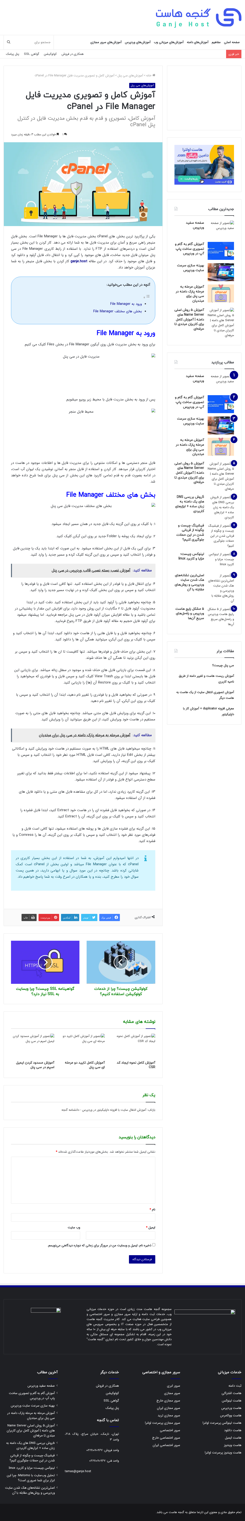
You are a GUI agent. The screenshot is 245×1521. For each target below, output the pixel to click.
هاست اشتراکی (231, 1393)
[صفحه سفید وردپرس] (221, 230)
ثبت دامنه (234, 1385)
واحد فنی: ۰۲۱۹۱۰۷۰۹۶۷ (104, 1460)
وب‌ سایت (74, 1227)
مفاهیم (216, 42)
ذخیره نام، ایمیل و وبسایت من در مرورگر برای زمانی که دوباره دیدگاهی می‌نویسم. (99, 1245)
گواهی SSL (31, 54)
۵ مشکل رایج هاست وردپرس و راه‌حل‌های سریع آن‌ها (189, 614)
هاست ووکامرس (230, 1415)
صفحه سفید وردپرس (195, 225)
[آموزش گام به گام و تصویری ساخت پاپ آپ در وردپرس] (221, 251)
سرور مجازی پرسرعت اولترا (162, 1422)
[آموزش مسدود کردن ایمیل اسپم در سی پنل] (32, 1046)
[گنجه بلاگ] (198, 17)
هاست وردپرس (231, 1408)
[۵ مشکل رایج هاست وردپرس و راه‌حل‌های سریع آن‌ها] (221, 617)
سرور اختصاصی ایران (166, 1445)
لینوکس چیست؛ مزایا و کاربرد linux (191, 556)
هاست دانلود (232, 1430)
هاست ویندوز (232, 1445)
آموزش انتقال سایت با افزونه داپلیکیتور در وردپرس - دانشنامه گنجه (103, 1109)
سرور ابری (173, 1385)
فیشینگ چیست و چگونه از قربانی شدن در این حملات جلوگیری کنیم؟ (190, 532)
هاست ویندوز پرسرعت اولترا (223, 1452)
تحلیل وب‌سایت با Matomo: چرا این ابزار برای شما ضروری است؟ (31, 1478)
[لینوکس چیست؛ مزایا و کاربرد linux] (221, 561)
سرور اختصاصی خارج (166, 1437)
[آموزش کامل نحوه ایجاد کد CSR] (133, 1046)
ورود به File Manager (126, 304)
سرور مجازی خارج (168, 1400)
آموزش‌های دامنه (197, 42)
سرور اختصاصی (170, 1430)
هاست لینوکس (231, 1400)
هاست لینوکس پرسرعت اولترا (222, 1422)
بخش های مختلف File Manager (117, 311)
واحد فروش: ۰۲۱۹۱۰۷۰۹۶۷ (102, 1450)
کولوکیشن (50, 54)
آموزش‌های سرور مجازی (106, 42)
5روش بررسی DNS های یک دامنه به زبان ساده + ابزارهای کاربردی (189, 504)
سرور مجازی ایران (168, 1408)
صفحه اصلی (232, 42)
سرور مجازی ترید (169, 1415)
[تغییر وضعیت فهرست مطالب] (146, 298)
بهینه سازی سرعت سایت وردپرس (190, 268)
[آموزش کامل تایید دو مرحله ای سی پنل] (83, 1046)
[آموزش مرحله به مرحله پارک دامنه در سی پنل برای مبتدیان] (221, 293)
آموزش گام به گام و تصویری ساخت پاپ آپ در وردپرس (189, 249)
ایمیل (150, 1227)
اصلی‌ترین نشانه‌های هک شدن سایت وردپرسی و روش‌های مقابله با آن (189, 582)
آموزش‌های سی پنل (130, 75)
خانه (149, 75)
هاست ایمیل (233, 1437)
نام (152, 1209)
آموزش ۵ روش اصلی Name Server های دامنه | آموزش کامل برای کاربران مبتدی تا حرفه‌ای (189, 319)
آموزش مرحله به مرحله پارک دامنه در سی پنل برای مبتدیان (190, 294)
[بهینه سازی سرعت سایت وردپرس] (221, 272)
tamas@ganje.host (78, 1471)
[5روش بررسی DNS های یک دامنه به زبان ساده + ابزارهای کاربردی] (221, 507)
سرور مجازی (172, 1393)
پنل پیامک (12, 54)
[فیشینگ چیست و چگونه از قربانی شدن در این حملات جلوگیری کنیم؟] (221, 535)
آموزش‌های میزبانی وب (169, 42)
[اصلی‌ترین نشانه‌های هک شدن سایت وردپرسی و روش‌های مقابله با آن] (221, 588)
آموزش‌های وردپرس (137, 42)
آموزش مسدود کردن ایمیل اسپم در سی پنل (35, 1065)
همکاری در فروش (72, 54)
